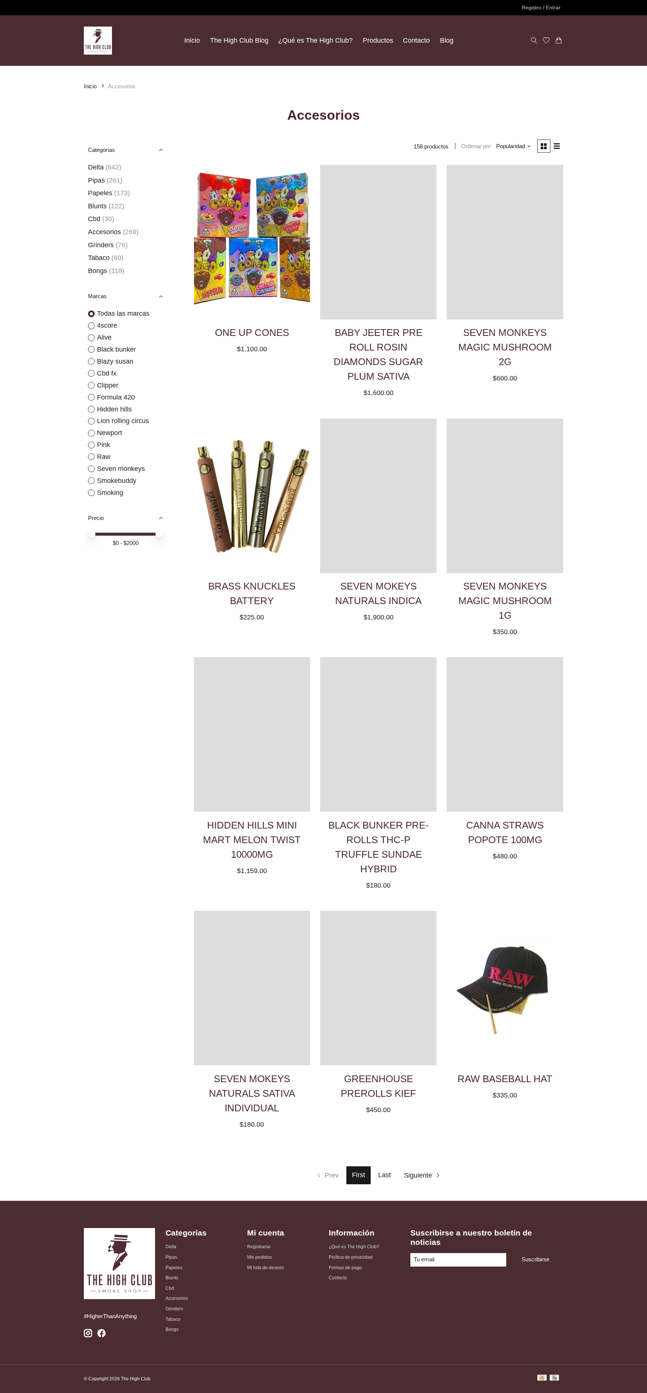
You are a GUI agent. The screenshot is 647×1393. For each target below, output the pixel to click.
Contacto (416, 40)
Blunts (97, 206)
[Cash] (542, 1379)
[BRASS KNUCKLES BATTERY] (252, 496)
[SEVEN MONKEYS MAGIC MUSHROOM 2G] (505, 242)
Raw (103, 456)
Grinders (101, 245)
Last (384, 1175)
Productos (378, 40)
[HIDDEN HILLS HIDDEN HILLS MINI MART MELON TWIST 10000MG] (252, 734)
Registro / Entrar (541, 7)
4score (107, 325)
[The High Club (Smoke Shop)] (98, 40)
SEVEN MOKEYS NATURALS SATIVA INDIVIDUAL (252, 1093)
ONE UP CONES (252, 332)
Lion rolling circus (123, 421)
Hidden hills (114, 409)
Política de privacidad (351, 1257)
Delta (96, 167)
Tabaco (99, 257)
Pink (103, 444)
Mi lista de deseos (265, 1267)
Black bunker (116, 349)
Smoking (110, 492)
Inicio (192, 40)
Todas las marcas (123, 313)
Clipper (107, 385)
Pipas (96, 180)
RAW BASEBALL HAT (505, 1078)
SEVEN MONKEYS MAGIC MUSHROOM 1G (505, 601)
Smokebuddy (116, 480)
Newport (109, 433)
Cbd (94, 219)
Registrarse (259, 1246)
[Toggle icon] (533, 40)
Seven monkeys (121, 468)
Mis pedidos (259, 1257)
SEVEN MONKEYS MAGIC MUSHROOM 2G (505, 347)
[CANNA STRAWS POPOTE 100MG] (505, 734)
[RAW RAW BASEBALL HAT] (505, 988)
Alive (104, 337)
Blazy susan (115, 361)
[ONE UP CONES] (252, 242)
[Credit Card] (554, 1379)
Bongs (97, 271)
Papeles (100, 193)
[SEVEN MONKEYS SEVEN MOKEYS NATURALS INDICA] (378, 496)
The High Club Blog (239, 40)
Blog (446, 40)
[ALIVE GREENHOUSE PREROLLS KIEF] (378, 988)
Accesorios (104, 232)
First (358, 1175)
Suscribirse (535, 1259)
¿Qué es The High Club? (315, 40)
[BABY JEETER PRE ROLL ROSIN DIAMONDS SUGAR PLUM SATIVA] (378, 242)
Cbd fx (106, 373)
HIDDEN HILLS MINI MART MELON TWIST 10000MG (252, 840)
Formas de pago (345, 1267)
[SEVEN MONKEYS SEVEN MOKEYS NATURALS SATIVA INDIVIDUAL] (252, 988)
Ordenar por (476, 146)
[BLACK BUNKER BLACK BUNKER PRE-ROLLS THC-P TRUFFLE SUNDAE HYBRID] (378, 734)
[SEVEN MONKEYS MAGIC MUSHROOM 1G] (505, 496)
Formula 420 (116, 397)
